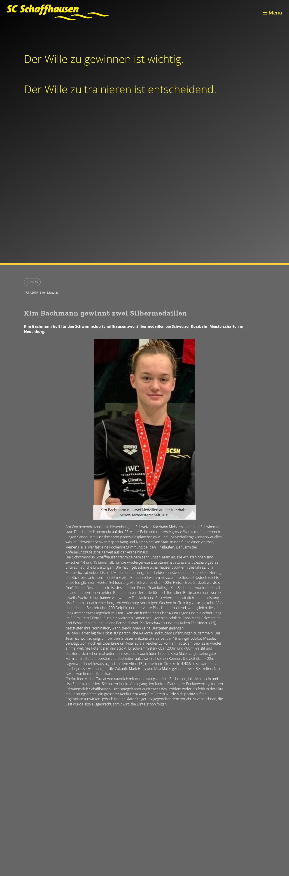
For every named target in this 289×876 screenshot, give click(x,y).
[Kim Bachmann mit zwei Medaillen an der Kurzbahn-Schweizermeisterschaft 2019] (144, 428)
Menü (274, 12)
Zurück (32, 282)
